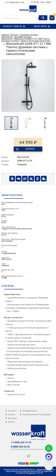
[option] (11, 123)
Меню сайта (40, 26)
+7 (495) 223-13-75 (21, 442)
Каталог (15, 35)
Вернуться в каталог (4, 44)
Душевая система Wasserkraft (16, 38)
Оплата (11, 422)
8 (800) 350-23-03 (20, 447)
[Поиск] (43, 17)
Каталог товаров (12, 26)
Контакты (12, 411)
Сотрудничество (29, 411)
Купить (28, 149)
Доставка (12, 418)
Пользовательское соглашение (36, 414)
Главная (5, 35)
